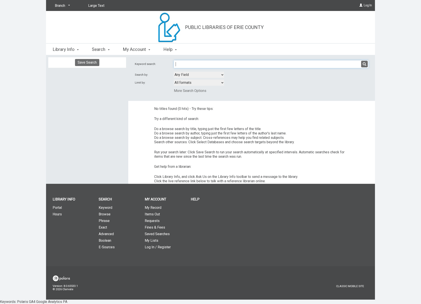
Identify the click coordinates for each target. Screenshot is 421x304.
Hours (57, 214)
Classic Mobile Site (350, 286)
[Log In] (360, 5)
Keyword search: (146, 64)
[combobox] (199, 75)
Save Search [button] (87, 62)
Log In (368, 5)
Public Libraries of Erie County (224, 27)
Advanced (106, 234)
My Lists (151, 240)
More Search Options (190, 91)
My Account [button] (135, 49)
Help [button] (168, 49)
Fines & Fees (155, 227)
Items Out (152, 214)
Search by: (142, 74)
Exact (103, 227)
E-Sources (107, 247)
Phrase (104, 221)
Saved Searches (157, 234)
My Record (153, 208)
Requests (152, 221)
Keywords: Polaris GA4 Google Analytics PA (186, 152)
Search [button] (99, 49)
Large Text (96, 6)
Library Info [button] (64, 49)
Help (195, 199)
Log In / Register (158, 247)
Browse (105, 214)
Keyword (105, 208)
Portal (57, 208)
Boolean (105, 240)
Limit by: (140, 82)
